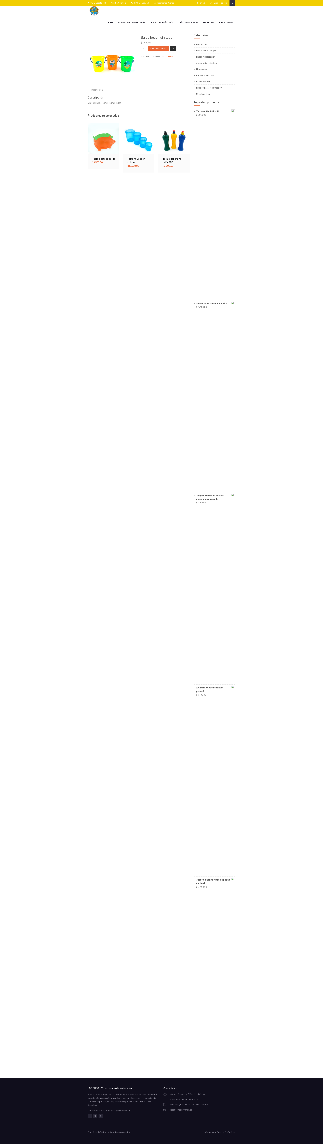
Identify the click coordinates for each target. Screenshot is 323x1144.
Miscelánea (208, 22)
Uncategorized (203, 93)
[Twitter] (95, 1116)
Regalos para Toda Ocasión (131, 22)
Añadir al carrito (158, 48)
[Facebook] (90, 1116)
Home (110, 22)
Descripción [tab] (97, 89)
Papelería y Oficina (205, 75)
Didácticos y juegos (188, 22)
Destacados (201, 44)
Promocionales (167, 56)
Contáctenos (226, 22)
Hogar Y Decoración (205, 56)
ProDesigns (229, 1132)
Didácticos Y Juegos (206, 50)
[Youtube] (101, 1116)
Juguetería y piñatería (161, 22)
